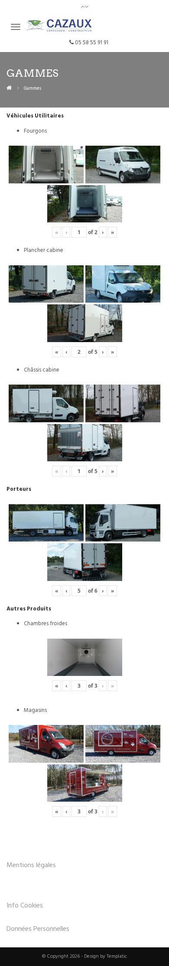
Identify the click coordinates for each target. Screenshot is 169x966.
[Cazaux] (9, 88)
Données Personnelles (37, 929)
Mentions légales (31, 865)
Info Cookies (24, 905)
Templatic (117, 956)
